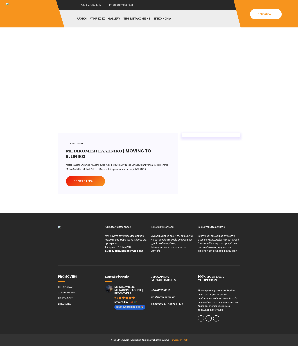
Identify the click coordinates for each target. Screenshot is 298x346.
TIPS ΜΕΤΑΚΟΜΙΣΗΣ (136, 18)
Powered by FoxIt (179, 340)
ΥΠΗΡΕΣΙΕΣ (97, 18)
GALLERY (114, 18)
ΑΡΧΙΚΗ (82, 18)
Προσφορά (264, 14)
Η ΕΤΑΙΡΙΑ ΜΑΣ (65, 287)
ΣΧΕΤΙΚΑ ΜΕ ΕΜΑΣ (67, 292)
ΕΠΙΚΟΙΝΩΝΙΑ (162, 18)
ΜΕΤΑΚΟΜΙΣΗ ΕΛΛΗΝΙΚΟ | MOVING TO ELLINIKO (108, 154)
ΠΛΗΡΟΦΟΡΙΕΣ (65, 298)
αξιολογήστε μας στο (128, 306)
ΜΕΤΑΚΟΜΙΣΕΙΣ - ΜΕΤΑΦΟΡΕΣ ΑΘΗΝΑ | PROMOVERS (128, 290)
